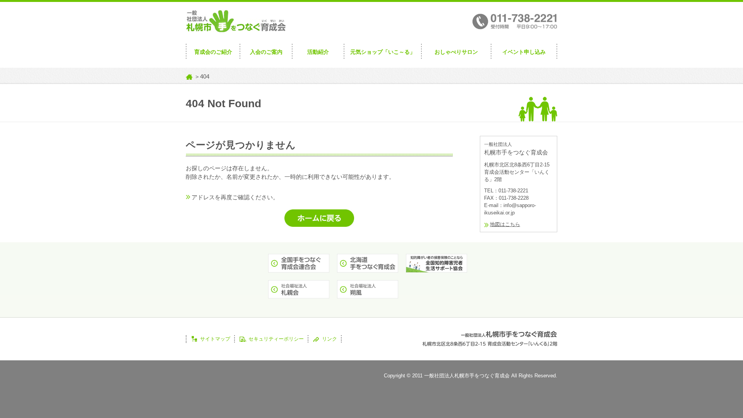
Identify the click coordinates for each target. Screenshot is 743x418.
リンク (329, 339)
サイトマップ (215, 339)
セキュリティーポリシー (276, 339)
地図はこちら (505, 224)
